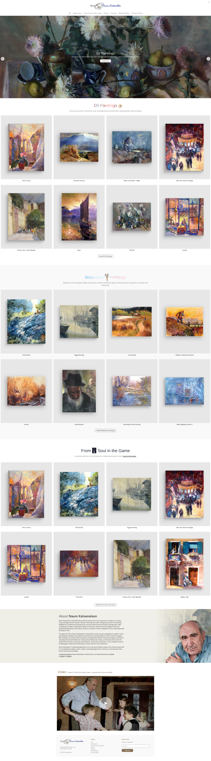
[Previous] (2, 59)
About (106, 13)
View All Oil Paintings (105, 256)
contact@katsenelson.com (67, 747)
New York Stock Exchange (184, 181)
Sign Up (127, 751)
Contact (114, 13)
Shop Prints (105, 62)
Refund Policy (124, 13)
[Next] (208, 59)
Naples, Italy (185, 597)
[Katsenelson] (105, 5)
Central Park (26, 355)
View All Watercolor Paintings (105, 431)
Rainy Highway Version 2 (185, 425)
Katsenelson (68, 753)
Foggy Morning (79, 355)
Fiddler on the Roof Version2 (185, 355)
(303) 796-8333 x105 (66, 749)
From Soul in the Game (93, 13)
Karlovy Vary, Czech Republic (26, 251)
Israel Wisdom (79, 425)
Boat (79, 251)
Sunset (26, 425)
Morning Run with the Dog (131, 425)
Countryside (132, 355)
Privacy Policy (137, 13)
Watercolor (77, 13)
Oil (70, 13)
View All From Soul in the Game (105, 605)
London (184, 251)
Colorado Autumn (79, 181)
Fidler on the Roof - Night (132, 181)
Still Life (131, 251)
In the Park (79, 597)
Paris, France (26, 181)
